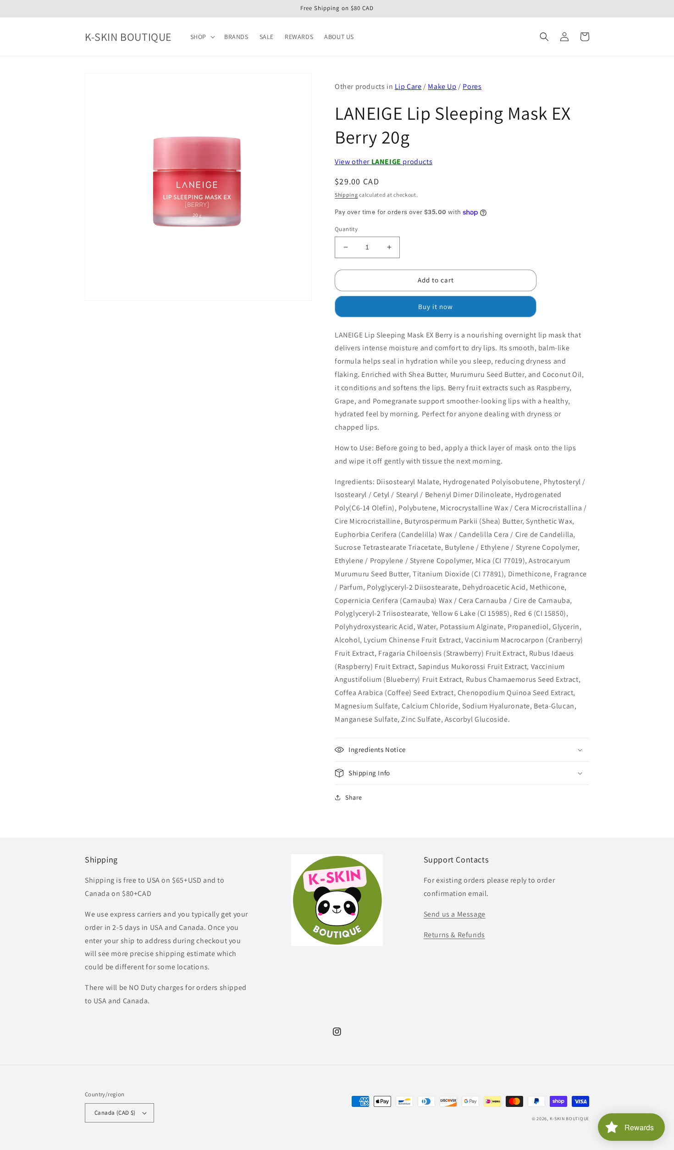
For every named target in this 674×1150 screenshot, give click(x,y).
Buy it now (435, 306)
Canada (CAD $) (115, 1113)
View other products (383, 161)
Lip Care (408, 86)
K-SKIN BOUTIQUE (570, 1119)
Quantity (346, 229)
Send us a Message (455, 914)
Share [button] (353, 797)
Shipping (346, 194)
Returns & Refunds (454, 935)
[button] (202, 36)
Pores (472, 86)
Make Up (442, 86)
